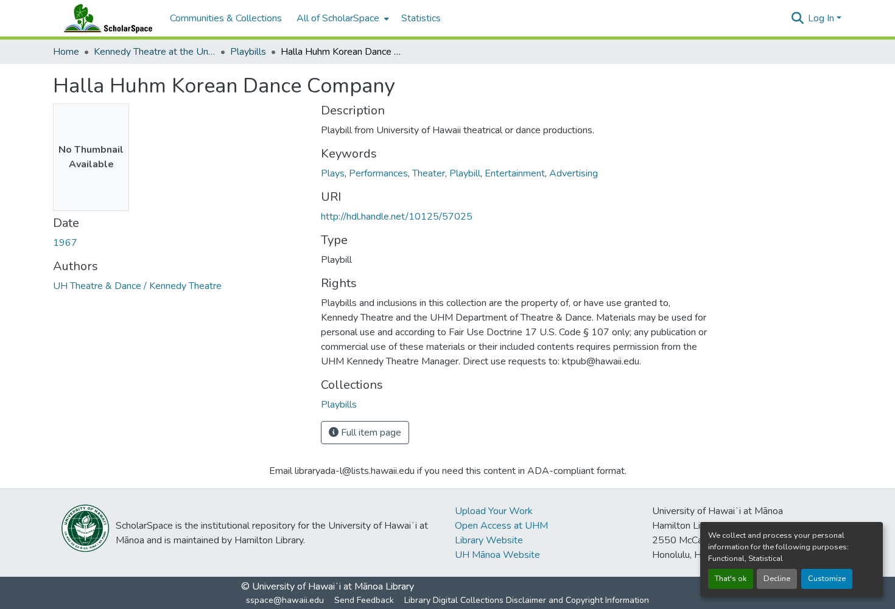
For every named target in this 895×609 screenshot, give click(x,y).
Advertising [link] (573, 173)
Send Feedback (364, 600)
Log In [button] (822, 18)
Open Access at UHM (501, 525)
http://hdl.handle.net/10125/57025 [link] (396, 216)
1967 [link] (65, 242)
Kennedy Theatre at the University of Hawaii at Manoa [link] (155, 51)
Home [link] (66, 51)
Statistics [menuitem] (421, 18)
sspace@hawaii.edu (285, 600)
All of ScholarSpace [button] (338, 18)
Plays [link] (333, 173)
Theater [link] (428, 173)
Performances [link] (378, 173)
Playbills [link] (248, 51)
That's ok (730, 578)
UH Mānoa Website (497, 555)
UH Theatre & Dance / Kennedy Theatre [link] (137, 286)
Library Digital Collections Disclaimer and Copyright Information (526, 600)
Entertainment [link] (515, 173)
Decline (776, 578)
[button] (105, 18)
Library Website (489, 540)
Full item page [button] (370, 432)
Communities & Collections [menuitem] (226, 18)
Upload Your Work (494, 511)
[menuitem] (341, 18)
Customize (827, 578)
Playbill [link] (464, 173)
